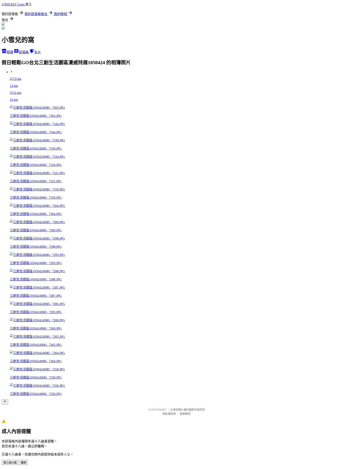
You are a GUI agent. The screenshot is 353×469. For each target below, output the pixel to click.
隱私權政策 (169, 413)
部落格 (24, 52)
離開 (23, 462)
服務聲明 (185, 413)
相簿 (10, 52)
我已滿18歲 (10, 462)
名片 (37, 52)
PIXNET (161, 409)
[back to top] (5, 401)
